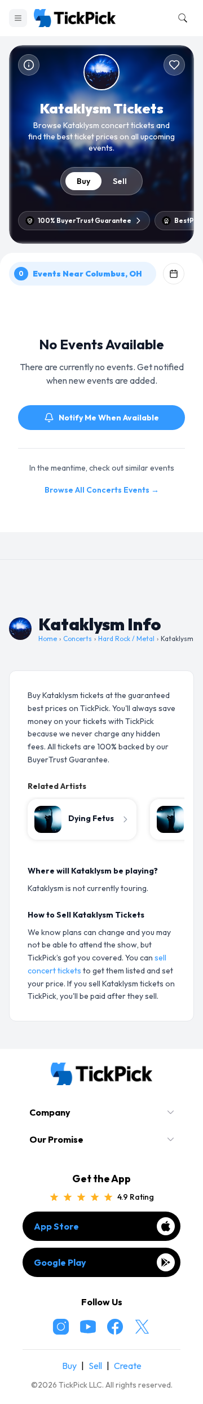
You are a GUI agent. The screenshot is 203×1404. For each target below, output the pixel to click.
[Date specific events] (173, 273)
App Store (56, 1226)
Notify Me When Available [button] (109, 418)
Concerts (77, 638)
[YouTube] (88, 1327)
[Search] (180, 18)
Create (128, 1365)
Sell (120, 181)
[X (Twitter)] (142, 1327)
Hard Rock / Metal (126, 638)
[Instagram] (61, 1327)
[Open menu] (18, 18)
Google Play (60, 1262)
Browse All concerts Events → (102, 490)
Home (47, 638)
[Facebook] (115, 1327)
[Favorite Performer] (174, 65)
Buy (83, 181)
